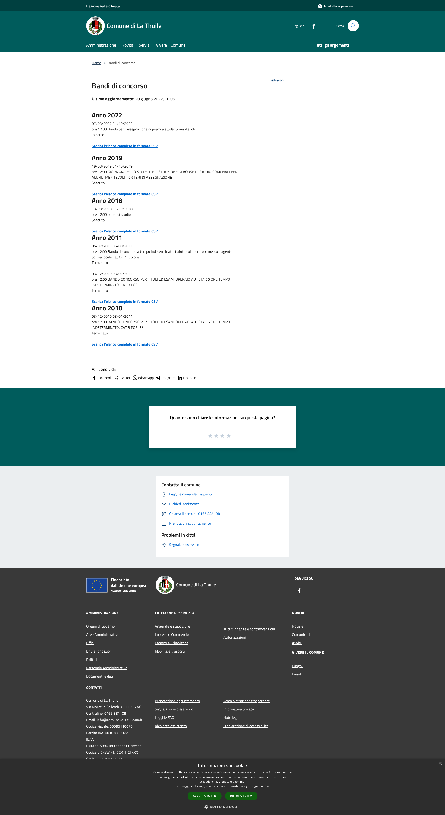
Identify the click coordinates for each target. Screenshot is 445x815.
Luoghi (297, 666)
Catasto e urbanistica (171, 643)
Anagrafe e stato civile (172, 626)
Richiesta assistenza (171, 726)
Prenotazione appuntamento (177, 701)
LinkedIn (189, 378)
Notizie (297, 626)
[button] (222, 806)
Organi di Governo (100, 626)
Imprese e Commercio (172, 634)
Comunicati (301, 634)
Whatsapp (146, 378)
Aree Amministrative (102, 634)
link (267, 786)
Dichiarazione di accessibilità (245, 726)
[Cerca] (353, 25)
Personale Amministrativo (106, 668)
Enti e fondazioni (99, 651)
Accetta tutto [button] (204, 796)
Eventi (297, 674)
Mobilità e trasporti (170, 651)
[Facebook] (312, 25)
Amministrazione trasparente (246, 701)
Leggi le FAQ (164, 717)
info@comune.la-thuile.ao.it (119, 720)
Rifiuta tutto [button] (241, 796)
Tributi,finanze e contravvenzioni (249, 629)
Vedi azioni (277, 80)
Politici (91, 659)
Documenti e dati (99, 676)
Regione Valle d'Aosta (103, 6)
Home (96, 63)
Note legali (231, 717)
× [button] (440, 763)
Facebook (104, 378)
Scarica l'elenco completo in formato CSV (125, 146)
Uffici (90, 643)
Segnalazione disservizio (174, 709)
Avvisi (297, 643)
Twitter (124, 378)
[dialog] (222, 787)
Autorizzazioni (234, 637)
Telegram (168, 378)
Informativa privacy (238, 709)
